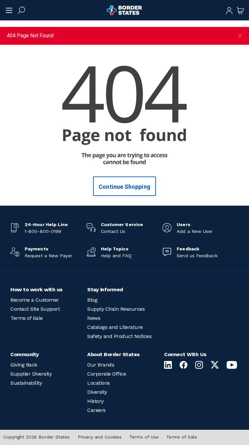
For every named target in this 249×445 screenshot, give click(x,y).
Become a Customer (34, 300)
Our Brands (100, 365)
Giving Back (23, 365)
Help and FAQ (116, 255)
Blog (92, 300)
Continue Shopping (124, 186)
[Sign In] (229, 10)
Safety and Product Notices (119, 336)
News (93, 318)
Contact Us (113, 231)
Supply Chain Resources (116, 309)
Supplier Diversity (31, 374)
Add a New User (194, 231)
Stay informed (105, 289)
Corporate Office (106, 374)
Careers (96, 410)
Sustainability (26, 383)
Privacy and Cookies (100, 436)
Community (24, 354)
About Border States (113, 354)
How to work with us (36, 289)
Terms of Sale (26, 318)
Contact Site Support (35, 309)
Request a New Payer (48, 255)
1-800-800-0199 (43, 231)
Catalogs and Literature (115, 327)
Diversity (97, 392)
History (95, 401)
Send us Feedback (197, 255)
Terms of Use (144, 436)
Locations (98, 383)
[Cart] (240, 10)
